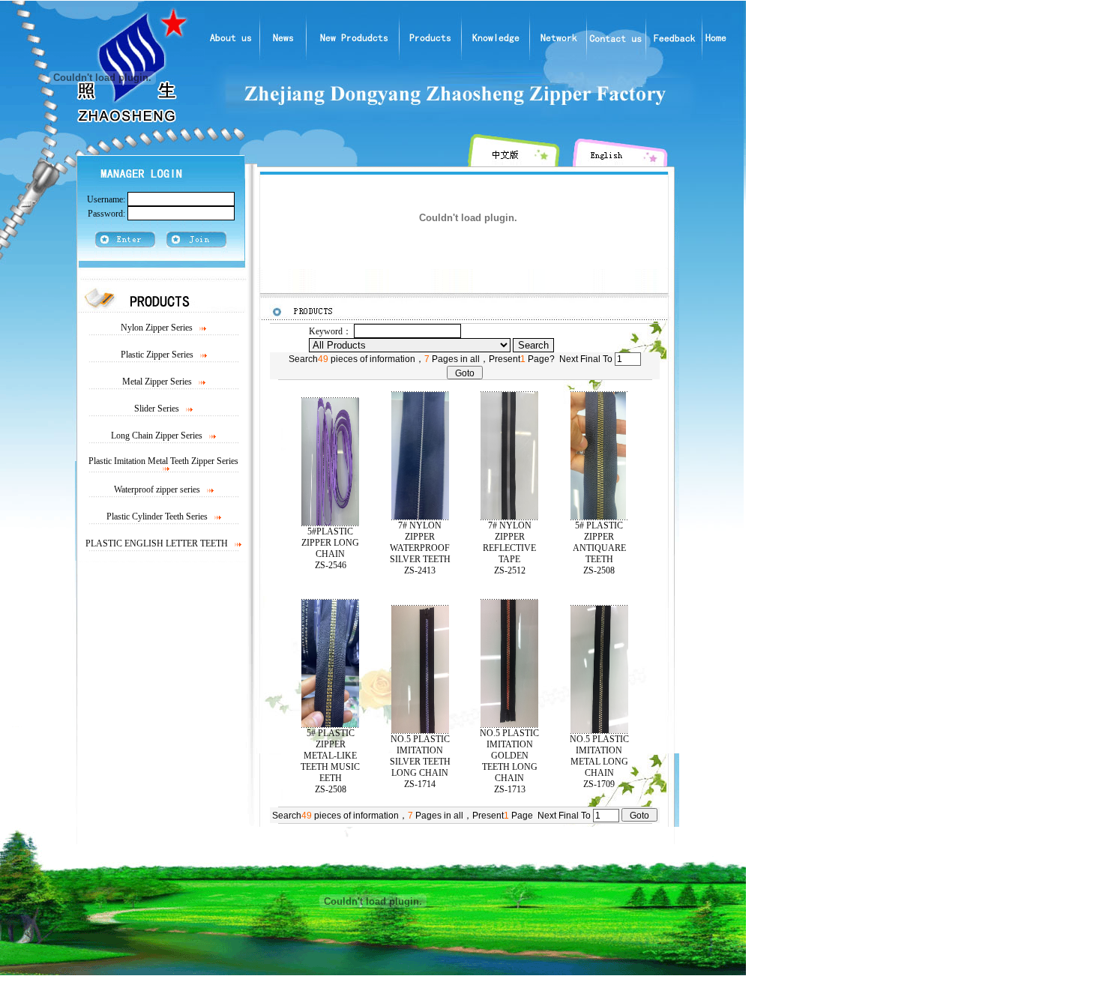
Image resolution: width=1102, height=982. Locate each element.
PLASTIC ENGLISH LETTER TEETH (156, 543)
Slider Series (156, 408)
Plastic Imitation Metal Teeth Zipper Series (163, 461)
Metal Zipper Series (158, 381)
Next (568, 359)
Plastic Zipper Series (157, 354)
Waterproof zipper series (157, 489)
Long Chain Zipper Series (156, 435)
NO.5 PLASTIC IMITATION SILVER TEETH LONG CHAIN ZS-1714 (420, 761)
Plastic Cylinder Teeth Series (157, 516)
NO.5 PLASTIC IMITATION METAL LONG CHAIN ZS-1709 (599, 761)
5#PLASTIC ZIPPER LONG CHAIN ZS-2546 (330, 548)
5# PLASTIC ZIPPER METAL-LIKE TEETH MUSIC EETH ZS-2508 (330, 761)
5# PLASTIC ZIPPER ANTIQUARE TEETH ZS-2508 (599, 548)
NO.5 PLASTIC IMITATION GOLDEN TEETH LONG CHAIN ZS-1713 (509, 761)
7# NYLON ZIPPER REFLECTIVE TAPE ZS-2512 (509, 548)
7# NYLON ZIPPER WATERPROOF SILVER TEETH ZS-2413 (420, 548)
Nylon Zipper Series (157, 327)
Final (590, 359)
